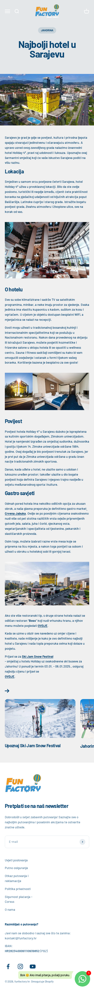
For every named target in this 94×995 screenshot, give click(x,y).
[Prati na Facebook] (8, 966)
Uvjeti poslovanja (16, 860)
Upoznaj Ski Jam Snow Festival (32, 745)
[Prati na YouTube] (32, 966)
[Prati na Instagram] (20, 966)
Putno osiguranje (16, 868)
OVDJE (42, 626)
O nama (10, 909)
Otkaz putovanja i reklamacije (16, 878)
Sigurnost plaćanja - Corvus (18, 899)
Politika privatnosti (18, 889)
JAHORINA (47, 30)
